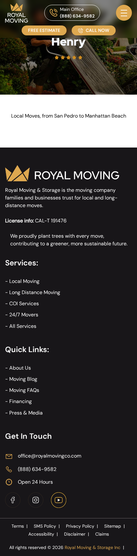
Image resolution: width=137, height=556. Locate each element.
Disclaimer (76, 534)
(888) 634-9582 (77, 16)
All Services (22, 326)
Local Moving (24, 281)
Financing (20, 401)
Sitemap (114, 526)
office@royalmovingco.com (49, 456)
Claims (102, 534)
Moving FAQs (24, 390)
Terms (19, 526)
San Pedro (66, 115)
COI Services (24, 303)
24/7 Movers (23, 314)
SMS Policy (47, 526)
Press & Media (26, 412)
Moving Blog (23, 379)
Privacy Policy (82, 526)
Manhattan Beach (105, 115)
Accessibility (43, 534)
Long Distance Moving (34, 292)
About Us (20, 368)
